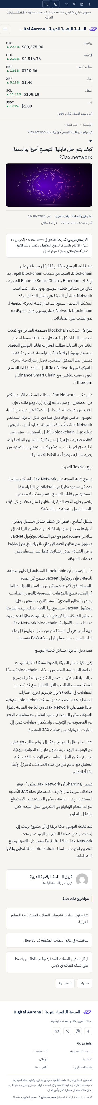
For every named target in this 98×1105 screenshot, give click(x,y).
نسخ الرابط (65, 983)
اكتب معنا (41, 1067)
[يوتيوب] (66, 4)
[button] (49, 185)
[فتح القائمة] (5, 29)
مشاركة (85, 983)
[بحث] (46, 4)
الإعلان (43, 1059)
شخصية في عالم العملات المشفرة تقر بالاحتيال (56, 940)
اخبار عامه (72, 124)
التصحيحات (40, 1051)
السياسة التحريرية (81, 1051)
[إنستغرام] (81, 4)
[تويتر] (74, 4)
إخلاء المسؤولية (82, 1067)
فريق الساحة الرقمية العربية (71, 216)
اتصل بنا (87, 1059)
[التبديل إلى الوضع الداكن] (55, 4)
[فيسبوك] (89, 4)
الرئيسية (87, 124)
